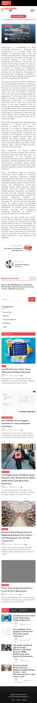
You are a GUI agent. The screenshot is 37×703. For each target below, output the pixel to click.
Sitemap (24, 700)
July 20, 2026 (14, 594)
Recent (5, 610)
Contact (18, 700)
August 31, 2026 (15, 375)
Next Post (18, 261)
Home (13, 700)
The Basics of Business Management (13, 249)
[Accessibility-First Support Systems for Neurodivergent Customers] (18, 402)
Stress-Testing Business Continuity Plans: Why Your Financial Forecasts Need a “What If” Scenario (18, 286)
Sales (5, 327)
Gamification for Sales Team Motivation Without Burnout (16, 371)
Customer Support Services (22, 265)
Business (6, 316)
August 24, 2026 (15, 430)
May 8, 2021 (22, 38)
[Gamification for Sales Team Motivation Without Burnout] (18, 351)
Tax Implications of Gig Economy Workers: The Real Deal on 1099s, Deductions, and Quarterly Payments (18, 479)
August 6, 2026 (20, 544)
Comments (23, 610)
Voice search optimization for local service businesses (17, 589)
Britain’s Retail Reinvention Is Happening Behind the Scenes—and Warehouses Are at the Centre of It (18, 536)
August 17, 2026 (15, 487)
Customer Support (9, 319)
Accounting (8, 26)
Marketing (6, 323)
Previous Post (17, 245)
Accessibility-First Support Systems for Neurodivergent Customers (16, 423)
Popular (13, 610)
